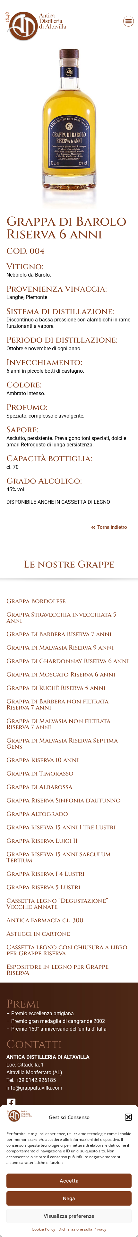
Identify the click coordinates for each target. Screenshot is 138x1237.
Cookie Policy (43, 1229)
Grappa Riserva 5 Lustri (43, 887)
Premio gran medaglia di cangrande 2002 (58, 1021)
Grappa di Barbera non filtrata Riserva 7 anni (57, 704)
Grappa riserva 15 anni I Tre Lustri (61, 827)
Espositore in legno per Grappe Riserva (57, 970)
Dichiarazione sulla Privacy (82, 1229)
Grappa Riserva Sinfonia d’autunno (63, 800)
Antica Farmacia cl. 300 (44, 920)
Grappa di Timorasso (39, 773)
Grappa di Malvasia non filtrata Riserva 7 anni (58, 724)
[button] (128, 1117)
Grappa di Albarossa (39, 787)
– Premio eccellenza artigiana (40, 1013)
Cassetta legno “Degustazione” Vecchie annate (57, 904)
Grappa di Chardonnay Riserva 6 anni (67, 661)
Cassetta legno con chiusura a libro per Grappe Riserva (66, 950)
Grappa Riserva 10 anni (42, 760)
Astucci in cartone (38, 934)
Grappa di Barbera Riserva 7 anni (58, 634)
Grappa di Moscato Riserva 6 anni (60, 674)
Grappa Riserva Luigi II (42, 841)
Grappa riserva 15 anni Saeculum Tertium (58, 857)
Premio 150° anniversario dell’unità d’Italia (59, 1029)
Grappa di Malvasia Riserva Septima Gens (62, 743)
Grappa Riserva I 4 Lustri (45, 874)
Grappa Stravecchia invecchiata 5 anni (61, 617)
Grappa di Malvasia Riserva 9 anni (60, 647)
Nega (69, 1198)
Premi (23, 1004)
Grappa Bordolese (35, 601)
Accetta (69, 1181)
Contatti (34, 1044)
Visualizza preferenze (69, 1216)
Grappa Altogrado (37, 814)
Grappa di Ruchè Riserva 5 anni (55, 688)
